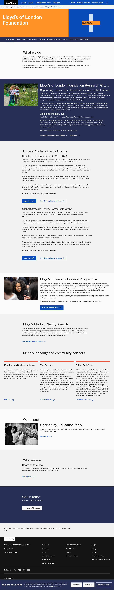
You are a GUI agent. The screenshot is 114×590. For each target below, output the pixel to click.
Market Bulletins (9, 549)
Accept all (76, 584)
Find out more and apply (50, 307)
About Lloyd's (27, 3)
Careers (87, 2)
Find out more (45, 436)
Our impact (73, 39)
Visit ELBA (7, 400)
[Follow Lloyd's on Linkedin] (19, 570)
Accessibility (46, 559)
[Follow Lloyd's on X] (14, 570)
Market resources (43, 3)
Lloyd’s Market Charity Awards (26, 39)
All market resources (72, 556)
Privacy (94, 549)
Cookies (94, 552)
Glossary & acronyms (48, 556)
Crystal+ (68, 552)
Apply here (73, 135)
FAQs (44, 552)
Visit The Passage (46, 400)
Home (3, 7)
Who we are (84, 39)
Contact (72, 2)
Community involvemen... (37, 7)
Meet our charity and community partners (53, 39)
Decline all (88, 584)
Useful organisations (48, 563)
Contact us (45, 549)
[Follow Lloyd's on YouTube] (28, 570)
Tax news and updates (11, 552)
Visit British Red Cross (83, 400)
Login (101, 2)
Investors (80, 2)
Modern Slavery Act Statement (101, 559)
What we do (10, 39)
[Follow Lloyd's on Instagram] (24, 570)
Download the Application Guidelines (52, 135)
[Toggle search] (107, 2)
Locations (94, 2)
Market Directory (71, 549)
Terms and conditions (98, 556)
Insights (56, 3)
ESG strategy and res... (21, 7)
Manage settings (104, 584)
